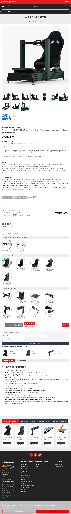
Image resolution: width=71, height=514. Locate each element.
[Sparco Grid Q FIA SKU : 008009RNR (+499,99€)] (50, 263)
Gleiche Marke (44, 421)
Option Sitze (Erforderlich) (11, 255)
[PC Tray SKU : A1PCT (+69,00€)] (21, 296)
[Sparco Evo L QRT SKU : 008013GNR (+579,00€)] (7, 277)
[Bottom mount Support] (21, 244)
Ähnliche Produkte (10, 421)
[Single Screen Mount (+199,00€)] (35, 310)
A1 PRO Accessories (9, 288)
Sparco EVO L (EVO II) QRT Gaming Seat (39, 350)
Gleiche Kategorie (59, 421)
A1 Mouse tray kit (61, 437)
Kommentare (21, 360)
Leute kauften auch (28, 421)
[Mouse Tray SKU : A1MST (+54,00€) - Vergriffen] (35, 296)
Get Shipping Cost (35, 343)
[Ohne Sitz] (7, 263)
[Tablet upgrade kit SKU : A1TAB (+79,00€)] (7, 310)
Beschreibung (8, 360)
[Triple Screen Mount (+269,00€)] (50, 310)
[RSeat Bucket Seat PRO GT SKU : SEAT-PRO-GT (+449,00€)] (35, 263)
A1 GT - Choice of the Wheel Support (15, 237)
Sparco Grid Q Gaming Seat (17, 350)
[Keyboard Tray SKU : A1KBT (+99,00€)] (50, 296)
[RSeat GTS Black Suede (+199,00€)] (21, 263)
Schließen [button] (66, 503)
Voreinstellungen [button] (19, 511)
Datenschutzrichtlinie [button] (8, 507)
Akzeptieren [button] (52, 511)
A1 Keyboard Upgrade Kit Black (49, 437)
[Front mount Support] (7, 244)
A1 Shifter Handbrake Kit (61, 350)
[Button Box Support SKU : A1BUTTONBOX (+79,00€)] (7, 296)
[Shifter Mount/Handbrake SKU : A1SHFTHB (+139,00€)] (21, 310)
